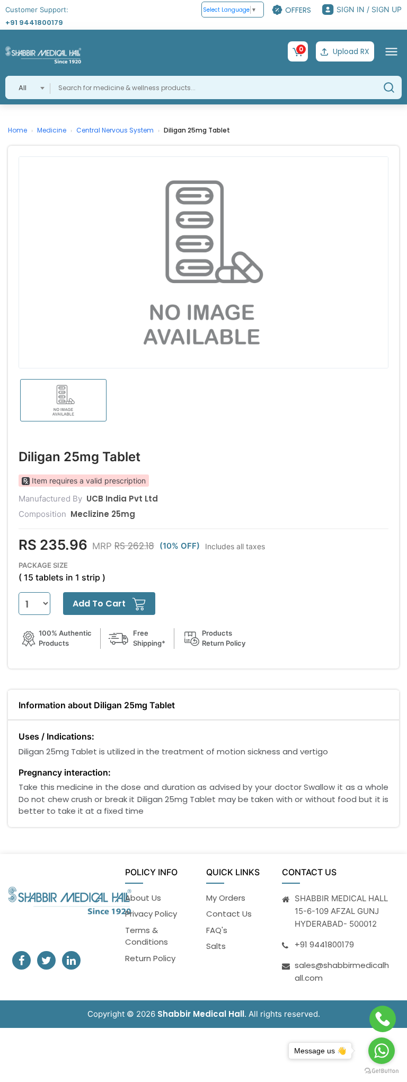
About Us (143, 897)
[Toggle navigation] (391, 51)
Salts (216, 946)
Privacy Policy (151, 913)
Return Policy (150, 958)
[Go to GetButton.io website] (382, 1071)
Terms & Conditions (146, 936)
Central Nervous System (115, 130)
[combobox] (27, 87)
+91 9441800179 (34, 22)
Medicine (51, 130)
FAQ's (216, 930)
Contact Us (229, 913)
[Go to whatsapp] (381, 1050)
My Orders (225, 897)
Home (17, 130)
